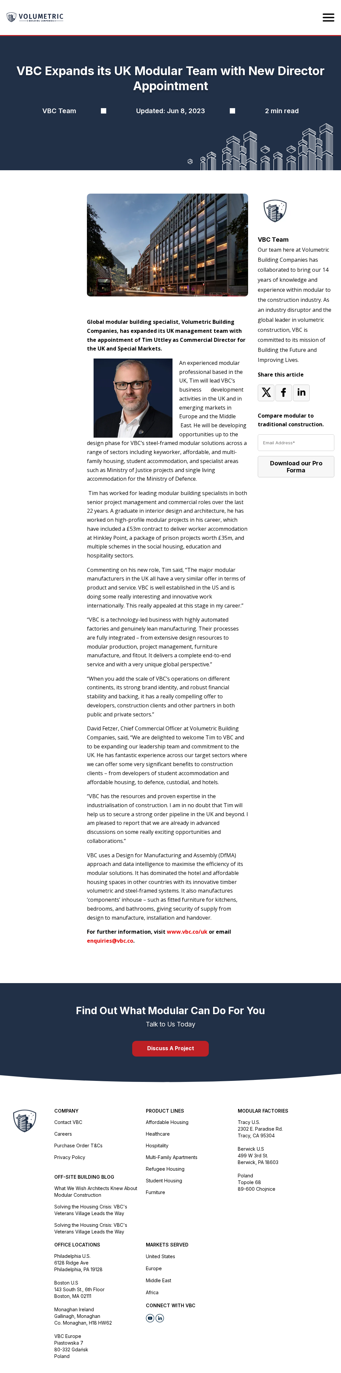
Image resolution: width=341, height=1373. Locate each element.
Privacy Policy (69, 1157)
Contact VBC (68, 1122)
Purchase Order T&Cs (78, 1145)
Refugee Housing (165, 1169)
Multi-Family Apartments (171, 1157)
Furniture (155, 1192)
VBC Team (273, 239)
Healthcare (158, 1134)
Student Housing (164, 1180)
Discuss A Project (170, 1048)
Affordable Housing (167, 1122)
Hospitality (157, 1145)
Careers (63, 1134)
